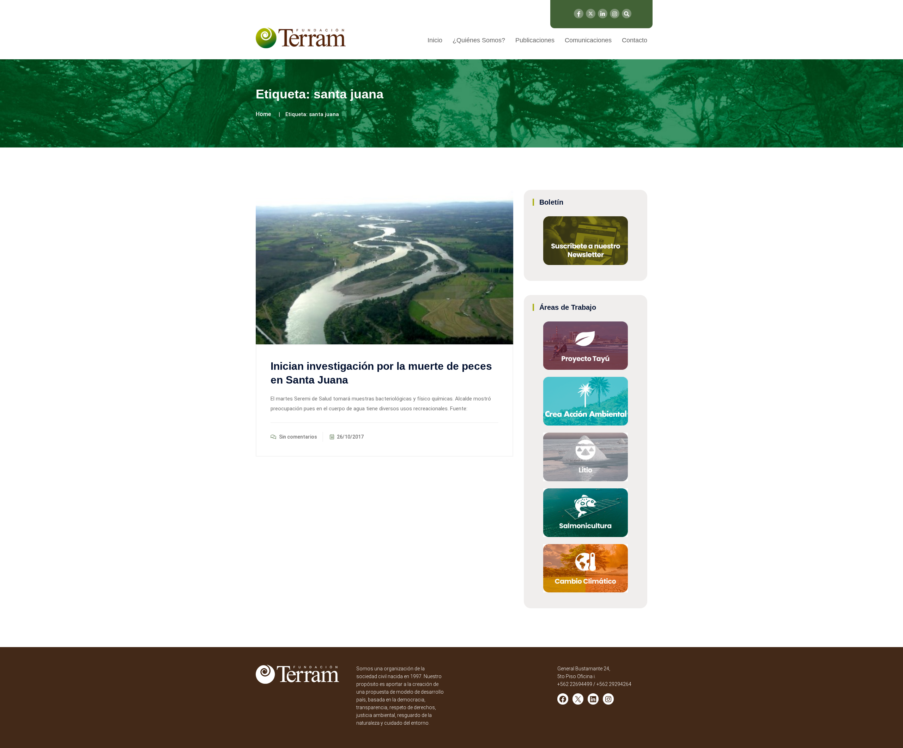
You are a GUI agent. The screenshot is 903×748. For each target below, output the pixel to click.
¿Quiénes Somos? (479, 40)
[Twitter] (590, 13)
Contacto (634, 40)
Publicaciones (534, 40)
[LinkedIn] (602, 13)
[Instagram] (614, 13)
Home (263, 114)
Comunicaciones (588, 40)
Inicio (435, 40)
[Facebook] (578, 13)
